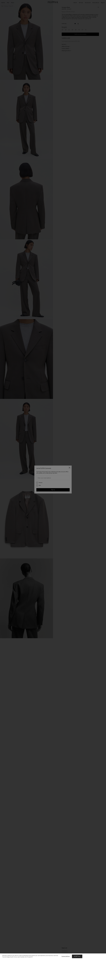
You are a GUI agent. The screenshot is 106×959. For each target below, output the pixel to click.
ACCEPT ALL (77, 956)
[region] (53, 956)
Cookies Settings (66, 956)
